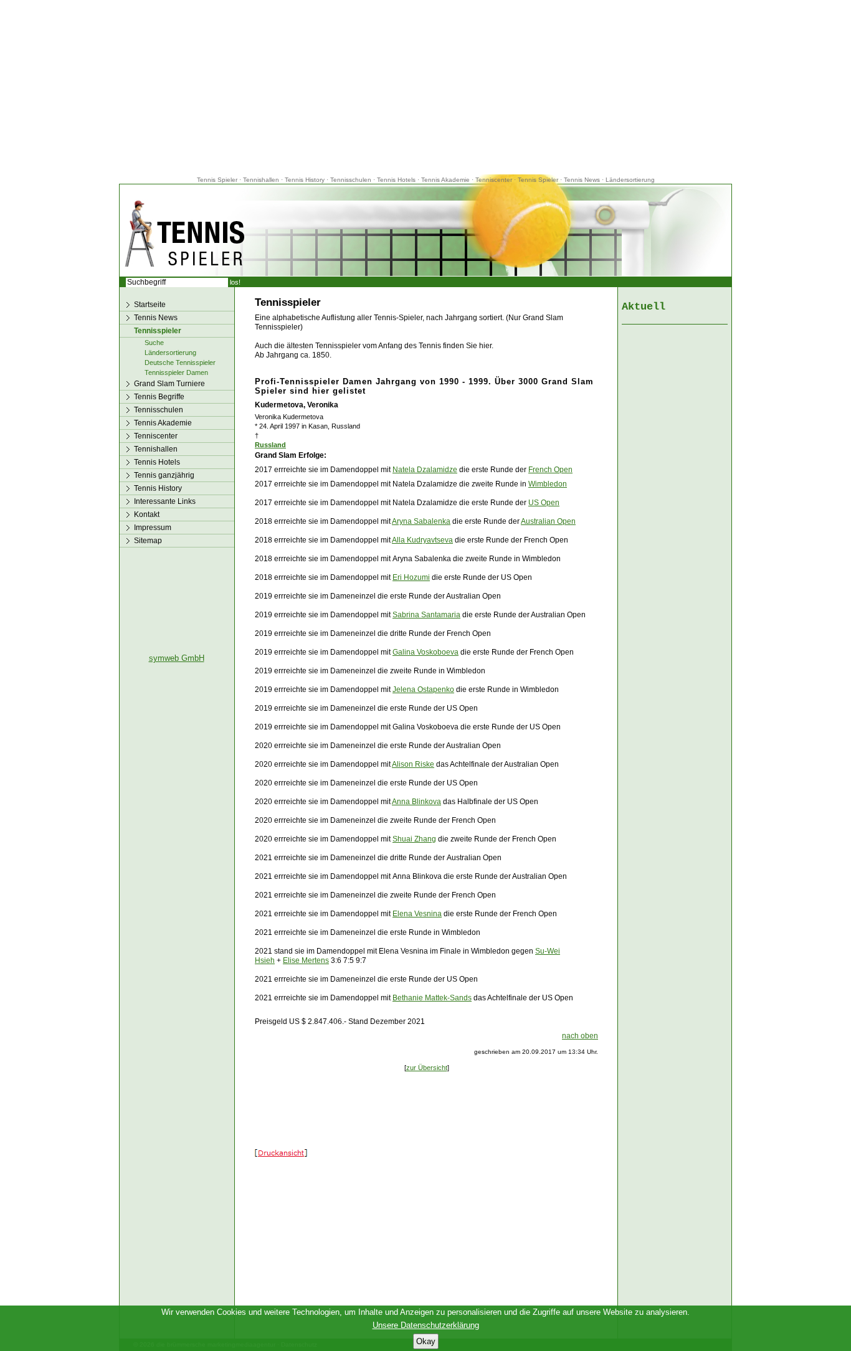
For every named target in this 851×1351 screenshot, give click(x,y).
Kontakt (146, 514)
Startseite (150, 304)
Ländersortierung (630, 179)
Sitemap (148, 540)
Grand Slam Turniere (169, 383)
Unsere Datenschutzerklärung (426, 1325)
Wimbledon (547, 484)
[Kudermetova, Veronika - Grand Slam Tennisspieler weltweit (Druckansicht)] (281, 1154)
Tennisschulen (350, 179)
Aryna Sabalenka (421, 521)
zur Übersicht (426, 1067)
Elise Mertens (306, 960)
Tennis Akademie (446, 179)
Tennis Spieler (217, 179)
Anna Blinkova (416, 801)
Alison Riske (413, 764)
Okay (425, 1341)
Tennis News (582, 179)
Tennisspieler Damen (176, 372)
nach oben (580, 1035)
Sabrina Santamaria (426, 614)
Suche (154, 342)
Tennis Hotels (397, 179)
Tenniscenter (493, 179)
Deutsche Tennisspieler (180, 362)
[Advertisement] (425, 87)
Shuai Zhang (414, 839)
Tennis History (305, 179)
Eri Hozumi (411, 577)
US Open (543, 502)
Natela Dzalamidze (424, 469)
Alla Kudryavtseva (422, 540)
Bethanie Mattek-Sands (432, 997)
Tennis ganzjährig (164, 475)
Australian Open (548, 521)
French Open (550, 469)
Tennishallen (262, 179)
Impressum (152, 527)
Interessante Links (165, 501)
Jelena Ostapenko (423, 689)
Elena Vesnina (417, 913)
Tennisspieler (157, 330)
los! (235, 282)
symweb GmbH (176, 658)
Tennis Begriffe (159, 396)
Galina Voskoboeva (425, 652)
